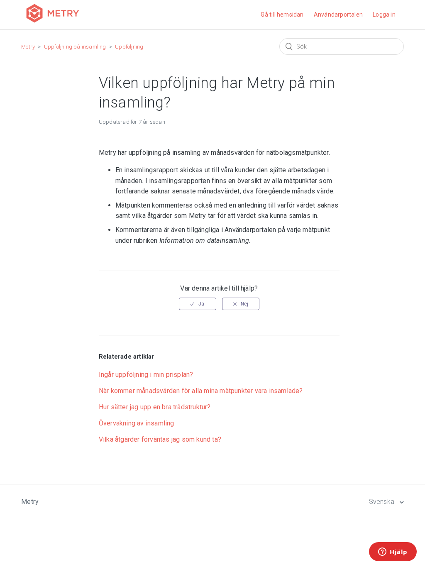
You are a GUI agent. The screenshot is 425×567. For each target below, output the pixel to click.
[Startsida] (52, 23)
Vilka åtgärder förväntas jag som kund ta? (160, 439)
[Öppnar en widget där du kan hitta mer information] (393, 552)
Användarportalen (338, 14)
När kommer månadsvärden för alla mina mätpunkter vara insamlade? (201, 391)
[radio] (197, 304)
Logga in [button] (384, 14)
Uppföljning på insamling (75, 47)
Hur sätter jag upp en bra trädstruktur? (155, 407)
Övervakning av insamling (136, 423)
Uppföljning (129, 47)
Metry (28, 47)
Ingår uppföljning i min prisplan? (146, 375)
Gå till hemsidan (282, 14)
